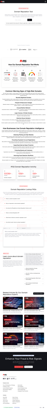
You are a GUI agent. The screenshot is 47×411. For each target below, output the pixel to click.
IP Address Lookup (6, 386)
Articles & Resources (16, 400)
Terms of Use (5, 400)
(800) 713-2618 (22, 355)
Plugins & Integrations (16, 401)
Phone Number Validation (7, 389)
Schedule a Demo (29, 366)
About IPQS (5, 397)
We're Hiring (17, 407)
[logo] (23, 374)
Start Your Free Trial (18, 366)
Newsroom (14, 403)
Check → (29, 19)
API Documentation (6, 403)
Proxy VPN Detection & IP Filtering (9, 385)
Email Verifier (20, 385)
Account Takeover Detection (8, 388)
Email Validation (20, 386)
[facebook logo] (40, 407)
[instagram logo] (43, 407)
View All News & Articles (38, 293)
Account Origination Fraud (22, 388)
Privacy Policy (5, 401)
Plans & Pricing (15, 397)
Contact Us (5, 398)
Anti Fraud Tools (15, 398)
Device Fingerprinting (21, 389)
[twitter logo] (41, 407)
